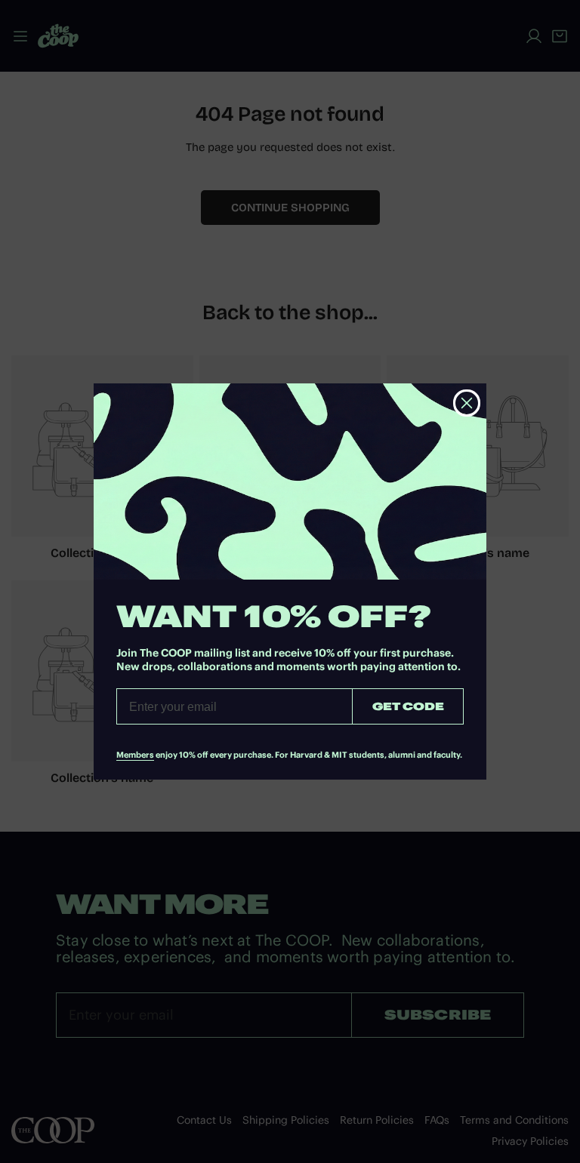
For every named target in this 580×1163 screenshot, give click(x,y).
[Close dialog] (467, 403)
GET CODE (408, 706)
